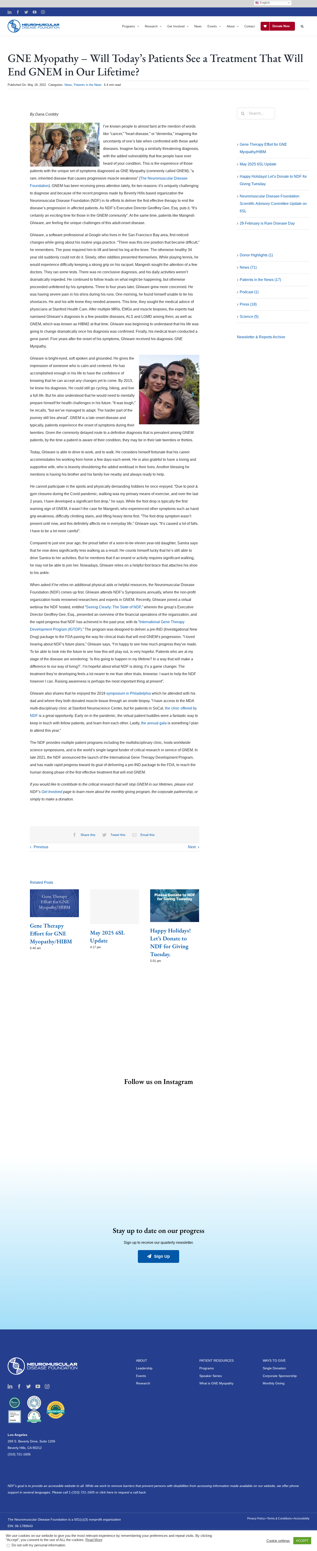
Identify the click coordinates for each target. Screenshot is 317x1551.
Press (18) (248, 304)
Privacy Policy (256, 1518)
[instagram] (47, 1386)
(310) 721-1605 (19, 1454)
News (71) (248, 267)
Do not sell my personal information (38, 1545)
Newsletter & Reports (255, 337)
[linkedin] (10, 1386)
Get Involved (52, 792)
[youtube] (38, 1386)
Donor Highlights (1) (256, 255)
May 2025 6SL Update (258, 164)
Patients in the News (88, 85)
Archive (279, 337)
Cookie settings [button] (278, 1541)
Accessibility (301, 1518)
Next (192, 847)
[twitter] (28, 1386)
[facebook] (19, 1386)
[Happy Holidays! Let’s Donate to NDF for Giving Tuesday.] (174, 905)
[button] (302, 26)
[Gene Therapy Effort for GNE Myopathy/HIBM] (54, 903)
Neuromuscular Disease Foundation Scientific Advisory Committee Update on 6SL (273, 203)
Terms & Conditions (279, 1518)
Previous (41, 847)
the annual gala (154, 723)
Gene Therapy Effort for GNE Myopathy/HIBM (51, 933)
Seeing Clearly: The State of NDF (113, 607)
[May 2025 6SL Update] (114, 906)
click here (107, 1492)
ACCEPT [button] (302, 1540)
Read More (93, 1540)
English (264, 2)
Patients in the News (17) (260, 280)
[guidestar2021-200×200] (34, 1397)
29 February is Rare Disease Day (267, 223)
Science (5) (249, 317)
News (68, 85)
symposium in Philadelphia (128, 693)
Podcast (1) (249, 292)
